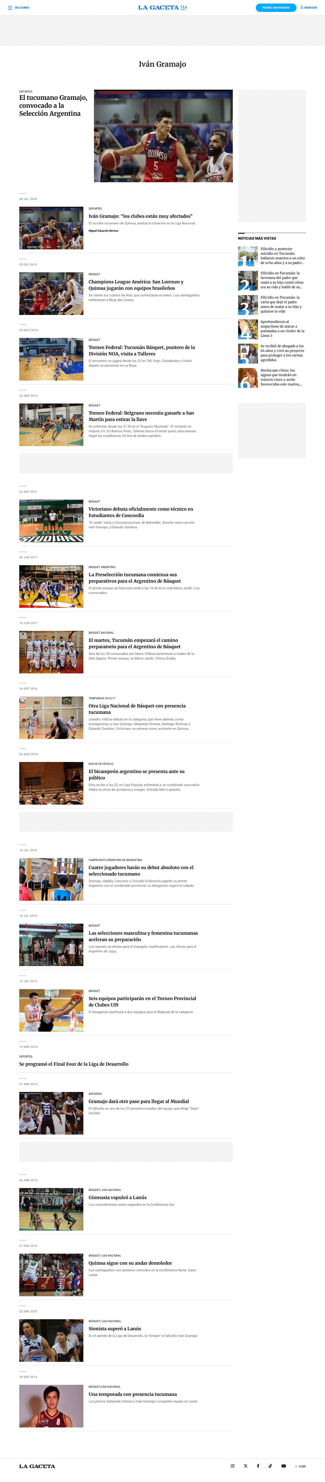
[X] (246, 1466)
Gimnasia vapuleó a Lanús (118, 1197)
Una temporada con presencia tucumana (133, 1394)
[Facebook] (258, 1466)
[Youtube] (283, 1466)
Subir (302, 1466)
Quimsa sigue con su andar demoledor (130, 1263)
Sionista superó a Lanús (115, 1328)
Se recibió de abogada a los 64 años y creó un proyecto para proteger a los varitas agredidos (282, 353)
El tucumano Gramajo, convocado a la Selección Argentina (53, 105)
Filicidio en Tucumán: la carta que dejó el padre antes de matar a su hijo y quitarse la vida (281, 304)
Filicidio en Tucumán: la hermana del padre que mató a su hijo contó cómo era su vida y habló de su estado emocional (282, 282)
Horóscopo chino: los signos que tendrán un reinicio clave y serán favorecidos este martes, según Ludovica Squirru (280, 379)
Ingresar (310, 7)
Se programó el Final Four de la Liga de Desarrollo (73, 1064)
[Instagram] (232, 1466)
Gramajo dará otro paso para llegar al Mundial (139, 1101)
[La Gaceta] (162, 8)
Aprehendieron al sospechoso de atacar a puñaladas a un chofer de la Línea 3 (282, 329)
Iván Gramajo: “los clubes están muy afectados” (141, 216)
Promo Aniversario (276, 7)
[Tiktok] (270, 1466)
